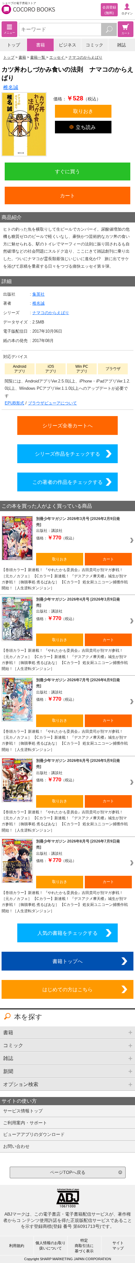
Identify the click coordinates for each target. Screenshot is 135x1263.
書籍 (40, 44)
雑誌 (121, 44)
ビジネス (67, 44)
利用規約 (16, 1246)
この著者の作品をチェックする (67, 482)
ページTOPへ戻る (67, 1172)
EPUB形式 (14, 403)
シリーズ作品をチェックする (67, 454)
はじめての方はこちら (67, 989)
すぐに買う (67, 171)
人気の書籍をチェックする (67, 933)
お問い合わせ (16, 1146)
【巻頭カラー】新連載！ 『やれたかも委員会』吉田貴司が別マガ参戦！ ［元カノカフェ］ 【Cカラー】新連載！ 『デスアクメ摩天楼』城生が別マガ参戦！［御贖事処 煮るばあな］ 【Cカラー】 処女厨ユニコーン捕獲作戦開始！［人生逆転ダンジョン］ (65, 579)
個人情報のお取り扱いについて (50, 1245)
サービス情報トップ (23, 1110)
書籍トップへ (67, 961)
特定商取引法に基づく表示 (84, 1245)
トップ (13, 44)
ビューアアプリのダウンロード (34, 1134)
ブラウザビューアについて (52, 403)
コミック (94, 44)
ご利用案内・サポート (25, 1122)
